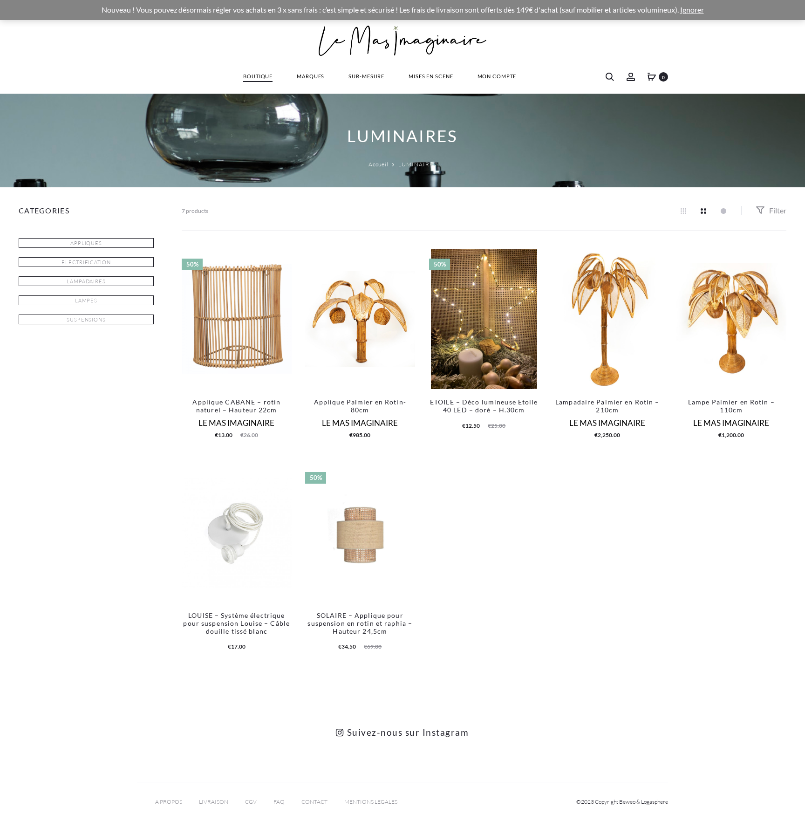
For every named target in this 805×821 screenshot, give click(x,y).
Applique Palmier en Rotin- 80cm (360, 406)
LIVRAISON (213, 801)
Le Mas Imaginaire (236, 423)
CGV (251, 801)
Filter (777, 210)
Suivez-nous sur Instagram (406, 732)
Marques (310, 76)
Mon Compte (497, 76)
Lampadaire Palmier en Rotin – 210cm (607, 406)
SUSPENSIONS (86, 319)
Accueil (378, 164)
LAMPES (86, 300)
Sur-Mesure (366, 76)
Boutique (258, 76)
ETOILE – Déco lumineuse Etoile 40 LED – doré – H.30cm (484, 406)
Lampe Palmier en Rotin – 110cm (731, 406)
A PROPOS (168, 801)
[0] (651, 76)
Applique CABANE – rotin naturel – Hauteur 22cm (236, 406)
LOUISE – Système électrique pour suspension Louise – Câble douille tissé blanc (236, 623)
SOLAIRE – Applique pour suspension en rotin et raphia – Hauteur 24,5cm (359, 623)
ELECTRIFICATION (86, 262)
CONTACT (314, 801)
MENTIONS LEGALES (370, 801)
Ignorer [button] (692, 10)
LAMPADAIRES (86, 281)
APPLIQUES (86, 243)
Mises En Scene (431, 76)
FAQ (279, 801)
